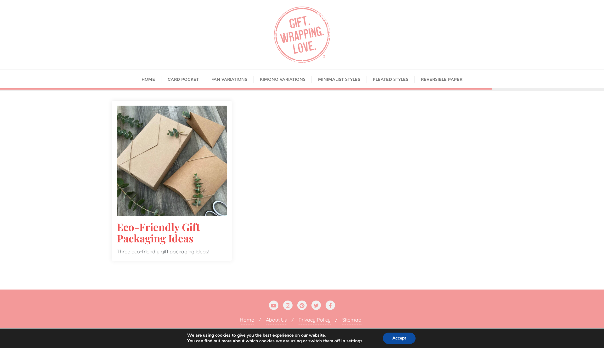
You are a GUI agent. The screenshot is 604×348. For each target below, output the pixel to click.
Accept (399, 338)
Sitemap (351, 320)
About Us (276, 320)
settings (354, 341)
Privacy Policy (315, 320)
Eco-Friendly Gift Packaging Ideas (158, 232)
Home (247, 320)
